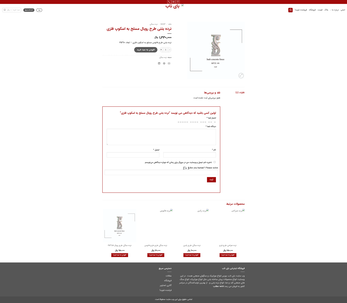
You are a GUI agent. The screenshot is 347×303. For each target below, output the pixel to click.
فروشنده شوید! (301, 10)
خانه (169, 24)
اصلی (343, 10)
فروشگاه (312, 10)
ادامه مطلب (218, 286)
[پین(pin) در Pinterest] (164, 63)
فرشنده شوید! (165, 290)
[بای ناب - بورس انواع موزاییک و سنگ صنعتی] (173, 10)
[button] (11, 10)
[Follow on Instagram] (178, 2)
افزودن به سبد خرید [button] (227, 255)
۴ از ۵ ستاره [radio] (194, 122)
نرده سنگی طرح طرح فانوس (155, 245)
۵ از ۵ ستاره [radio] (183, 122)
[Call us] (169, 2)
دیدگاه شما (211, 126)
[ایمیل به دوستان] (169, 63)
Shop (163, 24)
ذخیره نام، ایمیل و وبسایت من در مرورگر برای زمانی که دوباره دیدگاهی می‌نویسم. (178, 162)
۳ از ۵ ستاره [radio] (203, 122)
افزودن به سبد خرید (146, 49)
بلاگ (326, 10)
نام (214, 149)
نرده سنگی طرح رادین (192, 245)
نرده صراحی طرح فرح (228, 245)
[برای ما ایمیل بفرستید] (173, 2)
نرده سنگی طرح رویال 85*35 (119, 245)
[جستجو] (290, 10)
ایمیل (156, 149)
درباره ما (335, 10)
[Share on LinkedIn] (159, 63)
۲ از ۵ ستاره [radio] (210, 122)
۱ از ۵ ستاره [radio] (215, 122)
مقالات (168, 276)
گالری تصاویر (165, 285)
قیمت (320, 10)
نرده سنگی (154, 24)
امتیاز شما (211, 118)
